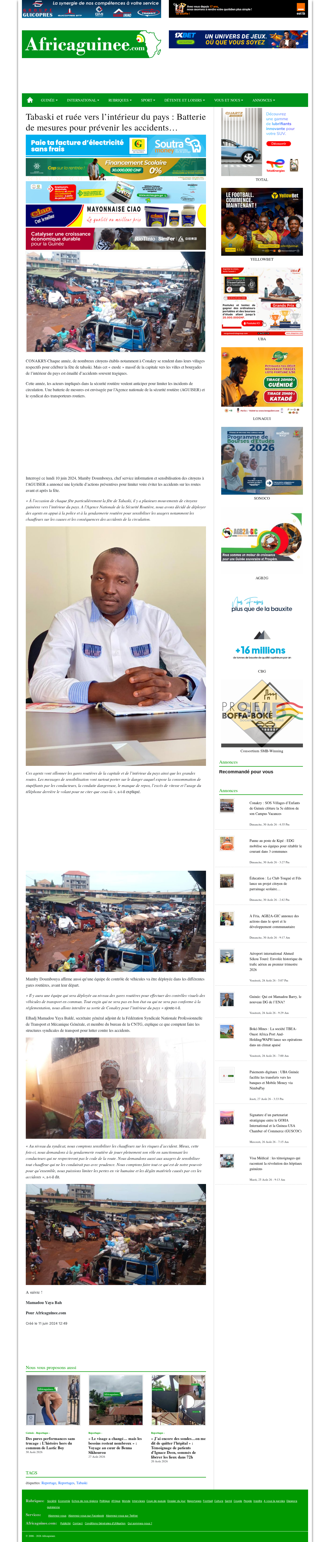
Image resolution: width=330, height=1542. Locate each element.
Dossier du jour (176, 1500)
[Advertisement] (165, 77)
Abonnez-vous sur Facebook (86, 1515)
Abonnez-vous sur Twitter (122, 1515)
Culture (218, 1500)
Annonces (262, 100)
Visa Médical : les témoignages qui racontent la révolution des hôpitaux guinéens (276, 1163)
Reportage (49, 1482)
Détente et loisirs (183, 100)
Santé (228, 1500)
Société (51, 1500)
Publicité (65, 1523)
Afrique (115, 1500)
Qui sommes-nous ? (140, 1523)
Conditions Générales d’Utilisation (105, 1523)
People (248, 1500)
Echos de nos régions (85, 1500)
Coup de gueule (156, 1500)
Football (208, 1500)
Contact (78, 1523)
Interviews (138, 1500)
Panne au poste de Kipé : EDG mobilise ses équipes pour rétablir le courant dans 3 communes (276, 846)
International (81, 100)
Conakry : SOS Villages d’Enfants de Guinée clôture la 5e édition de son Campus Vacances (275, 808)
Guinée (48, 100)
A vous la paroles (274, 1500)
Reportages (66, 1482)
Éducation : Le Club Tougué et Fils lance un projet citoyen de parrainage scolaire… (275, 883)
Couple (238, 1500)
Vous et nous (227, 100)
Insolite (257, 1500)
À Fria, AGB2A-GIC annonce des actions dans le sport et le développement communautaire (274, 921)
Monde (126, 1500)
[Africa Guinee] (91, 44)
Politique (105, 1500)
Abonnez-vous (57, 1515)
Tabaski (81, 1482)
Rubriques (119, 100)
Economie (64, 1500)
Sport (146, 100)
